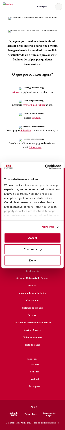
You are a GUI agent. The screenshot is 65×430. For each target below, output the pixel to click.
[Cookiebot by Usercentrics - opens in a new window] (46, 166)
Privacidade (30, 414)
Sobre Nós (26, 130)
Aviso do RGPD (13, 414)
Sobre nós (32, 285)
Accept (32, 237)
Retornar (16, 92)
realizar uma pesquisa (34, 105)
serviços (36, 117)
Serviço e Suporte (33, 330)
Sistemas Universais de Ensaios (32, 278)
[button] (41, 6)
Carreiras (32, 315)
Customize (30, 249)
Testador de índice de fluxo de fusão (32, 322)
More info (48, 226)
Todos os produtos (32, 337)
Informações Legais (49, 414)
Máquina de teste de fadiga (32, 293)
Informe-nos (35, 147)
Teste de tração (32, 345)
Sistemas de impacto (32, 308)
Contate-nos (32, 300)
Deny (32, 260)
